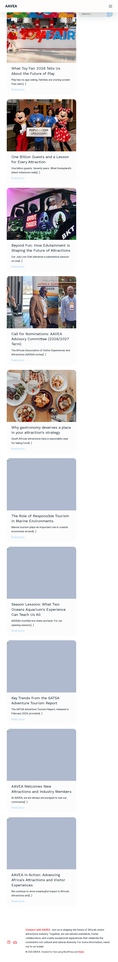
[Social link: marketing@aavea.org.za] (16, 942)
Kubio (81, 952)
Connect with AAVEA (38, 929)
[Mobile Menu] (110, 6)
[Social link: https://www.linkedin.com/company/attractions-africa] (10, 942)
